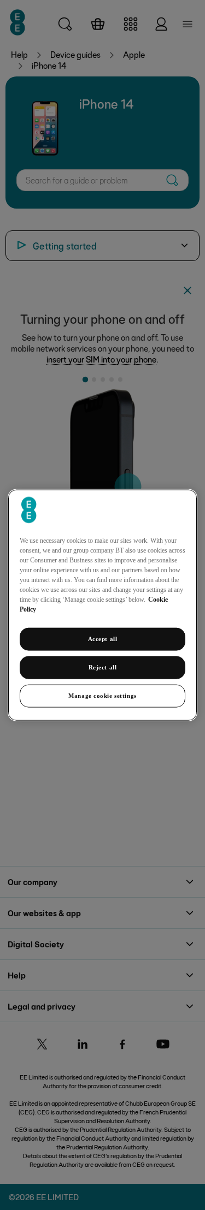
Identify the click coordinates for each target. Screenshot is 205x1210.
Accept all (103, 639)
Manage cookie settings (102, 695)
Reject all (103, 667)
